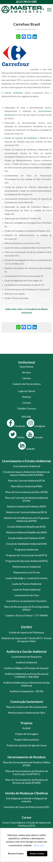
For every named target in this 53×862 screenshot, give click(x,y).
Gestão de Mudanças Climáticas (26, 793)
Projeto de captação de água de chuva (26, 745)
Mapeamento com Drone (26, 572)
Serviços (26, 372)
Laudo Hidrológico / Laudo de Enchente (27, 578)
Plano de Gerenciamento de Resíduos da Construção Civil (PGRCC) (26, 773)
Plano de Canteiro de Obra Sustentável (26, 706)
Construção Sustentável (26, 701)
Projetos (26, 723)
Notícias (26, 396)
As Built (26, 728)
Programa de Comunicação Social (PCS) (26, 555)
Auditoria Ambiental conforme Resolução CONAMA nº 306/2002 (26, 675)
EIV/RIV (26, 627)
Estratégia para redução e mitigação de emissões (26, 800)
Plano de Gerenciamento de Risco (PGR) (26, 492)
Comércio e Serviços (28, 29)
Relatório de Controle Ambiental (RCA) (26, 512)
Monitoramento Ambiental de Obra (26, 712)
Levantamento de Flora (26, 595)
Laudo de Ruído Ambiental (26, 589)
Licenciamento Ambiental (26, 466)
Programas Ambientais (26, 549)
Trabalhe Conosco (26, 408)
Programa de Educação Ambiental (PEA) (26, 560)
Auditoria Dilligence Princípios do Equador (26, 668)
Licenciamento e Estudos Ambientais (26, 461)
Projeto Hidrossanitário (26, 739)
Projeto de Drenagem (26, 733)
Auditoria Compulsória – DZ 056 (26, 691)
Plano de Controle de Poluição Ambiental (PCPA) (26, 499)
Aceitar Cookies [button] (37, 853)
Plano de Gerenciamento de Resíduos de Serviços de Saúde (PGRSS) (26, 781)
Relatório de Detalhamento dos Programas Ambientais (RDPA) (26, 519)
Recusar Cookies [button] (16, 853)
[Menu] (48, 9)
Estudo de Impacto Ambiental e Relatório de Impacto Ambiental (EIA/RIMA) (26, 473)
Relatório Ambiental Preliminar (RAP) (26, 506)
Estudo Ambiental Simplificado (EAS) (26, 526)
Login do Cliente (26, 391)
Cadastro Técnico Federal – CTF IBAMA (26, 615)
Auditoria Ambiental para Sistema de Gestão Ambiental (26, 684)
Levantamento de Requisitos (26, 656)
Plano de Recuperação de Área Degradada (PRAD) (26, 608)
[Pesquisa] (41, 9)
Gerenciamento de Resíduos (26, 757)
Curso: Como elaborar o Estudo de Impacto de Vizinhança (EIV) (26, 824)
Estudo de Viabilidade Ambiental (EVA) (26, 543)
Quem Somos (26, 366)
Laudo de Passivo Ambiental (26, 583)
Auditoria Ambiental (26, 662)
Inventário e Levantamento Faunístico (26, 600)
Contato (26, 402)
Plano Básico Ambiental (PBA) (26, 486)
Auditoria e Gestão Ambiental (26, 651)
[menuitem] (41, 9)
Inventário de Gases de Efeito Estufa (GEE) (26, 806)
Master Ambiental (13, 92)
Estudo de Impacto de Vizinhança (20, 138)
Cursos (26, 817)
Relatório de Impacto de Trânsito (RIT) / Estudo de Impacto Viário (26, 640)
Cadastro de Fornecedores (26, 383)
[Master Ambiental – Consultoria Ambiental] (21, 9)
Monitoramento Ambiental (26, 566)
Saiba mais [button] (38, 845)
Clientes (26, 378)
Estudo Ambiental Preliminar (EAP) (26, 538)
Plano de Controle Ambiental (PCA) (26, 480)
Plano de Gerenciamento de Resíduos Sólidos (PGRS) (26, 764)
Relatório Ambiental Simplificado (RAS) (26, 532)
